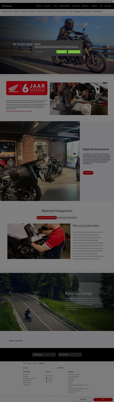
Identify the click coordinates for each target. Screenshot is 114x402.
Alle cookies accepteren (74, 51)
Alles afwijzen (61, 51)
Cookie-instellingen (39, 51)
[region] (57, 48)
